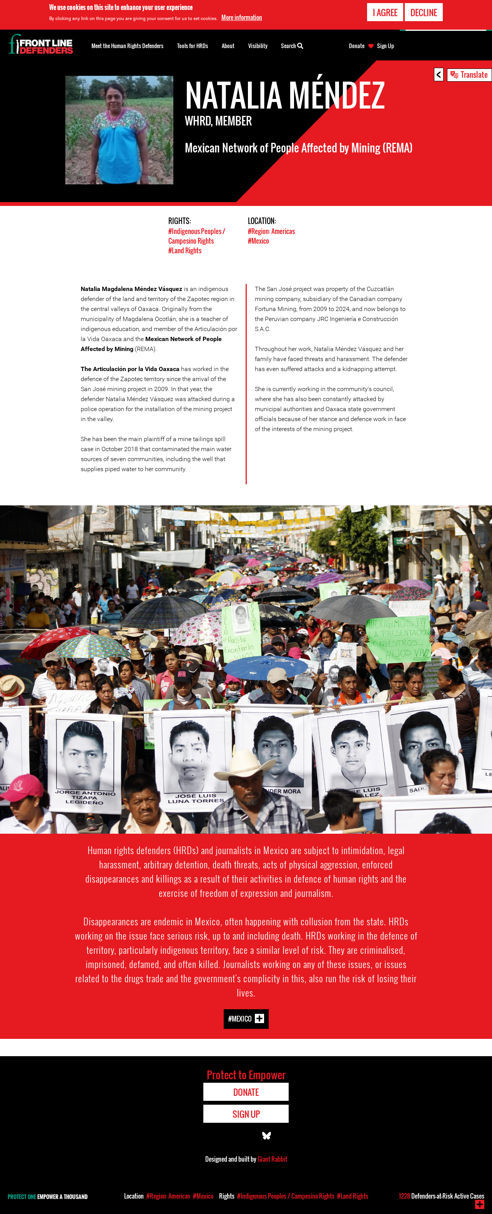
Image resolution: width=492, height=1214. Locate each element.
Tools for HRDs (192, 46)
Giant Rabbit (272, 1159)
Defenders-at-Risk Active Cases (441, 1196)
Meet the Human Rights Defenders (127, 46)
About (228, 46)
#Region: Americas (271, 231)
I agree (385, 12)
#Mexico (258, 241)
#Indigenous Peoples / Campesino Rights (196, 236)
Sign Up (385, 46)
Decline (424, 12)
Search (289, 46)
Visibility (258, 46)
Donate (356, 46)
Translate (474, 74)
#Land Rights (184, 250)
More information (241, 17)
